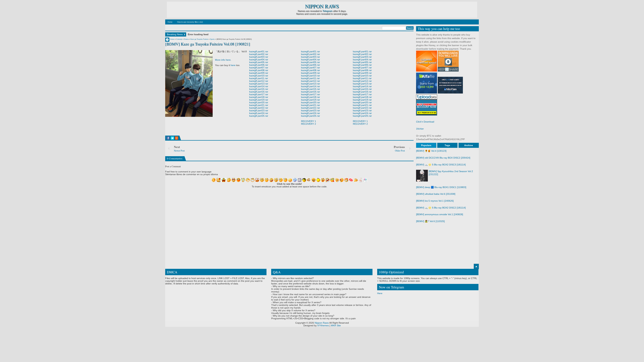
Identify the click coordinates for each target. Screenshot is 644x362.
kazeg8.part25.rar (258, 115)
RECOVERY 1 (308, 121)
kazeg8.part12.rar (258, 81)
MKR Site (336, 325)
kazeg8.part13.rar (258, 83)
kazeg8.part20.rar (258, 102)
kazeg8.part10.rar (258, 75)
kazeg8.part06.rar (258, 65)
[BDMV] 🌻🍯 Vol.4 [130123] (431, 150)
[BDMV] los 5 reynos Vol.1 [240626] (435, 200)
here (233, 65)
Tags (447, 145)
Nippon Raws (322, 6)
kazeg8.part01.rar (258, 51)
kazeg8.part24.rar (258, 113)
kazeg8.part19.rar (258, 99)
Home (170, 22)
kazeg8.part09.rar (258, 73)
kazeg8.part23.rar (258, 110)
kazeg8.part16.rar (258, 91)
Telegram (327, 11)
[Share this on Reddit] (176, 138)
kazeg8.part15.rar (258, 89)
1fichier (420, 128)
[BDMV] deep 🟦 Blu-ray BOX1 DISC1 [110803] (441, 187)
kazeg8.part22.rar (258, 107)
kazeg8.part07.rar (258, 67)
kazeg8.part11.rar (258, 78)
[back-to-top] (476, 266)
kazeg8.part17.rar (258, 94)
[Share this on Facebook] (168, 138)
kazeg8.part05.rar (258, 62)
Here (379, 293)
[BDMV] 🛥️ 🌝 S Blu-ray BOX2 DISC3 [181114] (441, 164)
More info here (223, 59)
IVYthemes (323, 325)
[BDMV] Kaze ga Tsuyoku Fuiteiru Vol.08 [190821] (207, 44)
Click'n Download (425, 121)
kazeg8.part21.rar (258, 105)
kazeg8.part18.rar (258, 97)
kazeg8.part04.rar (258, 59)
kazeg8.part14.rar (258, 86)
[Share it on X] (172, 138)
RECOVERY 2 (308, 124)
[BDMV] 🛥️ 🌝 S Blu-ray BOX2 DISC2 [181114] (441, 207)
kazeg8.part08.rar (258, 70)
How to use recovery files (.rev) (190, 22)
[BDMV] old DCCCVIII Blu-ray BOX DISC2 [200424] (443, 157)
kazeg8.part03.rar (258, 56)
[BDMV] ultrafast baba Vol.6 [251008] (435, 194)
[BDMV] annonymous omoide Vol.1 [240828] (439, 214)
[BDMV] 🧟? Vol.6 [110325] (430, 221)
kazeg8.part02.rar (258, 54)
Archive (468, 145)
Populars (426, 145)
